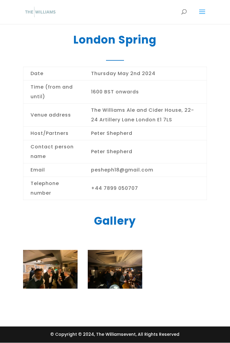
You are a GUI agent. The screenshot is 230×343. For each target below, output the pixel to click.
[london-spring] (115, 287)
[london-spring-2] (50, 287)
